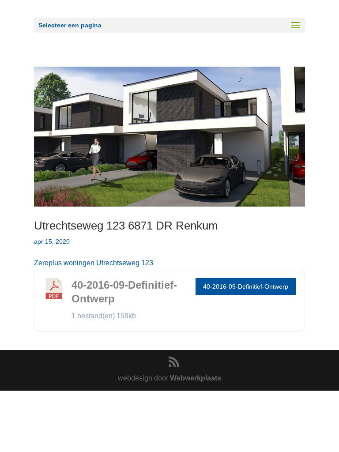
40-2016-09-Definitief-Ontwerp (245, 286)
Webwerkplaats (195, 378)
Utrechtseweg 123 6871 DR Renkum (126, 225)
